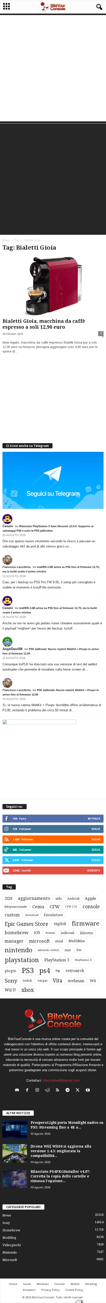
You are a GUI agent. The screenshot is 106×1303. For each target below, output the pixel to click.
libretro (86, 933)
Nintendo (9, 1252)
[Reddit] (48, 1090)
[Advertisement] (53, 68)
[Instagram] (38, 1090)
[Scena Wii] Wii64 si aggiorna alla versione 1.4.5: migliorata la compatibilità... (61, 1151)
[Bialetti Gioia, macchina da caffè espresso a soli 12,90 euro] (53, 286)
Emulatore (53, 915)
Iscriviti (93, 870)
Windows (43, 1284)
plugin (10, 971)
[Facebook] (28, 1090)
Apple (90, 898)
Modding (9, 1237)
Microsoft (9, 1260)
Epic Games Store (26, 924)
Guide (27, 1284)
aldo (58, 898)
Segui (95, 829)
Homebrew (11, 1230)
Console (59, 1284)
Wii (93, 980)
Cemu (38, 906)
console (91, 907)
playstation (22, 960)
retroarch (75, 970)
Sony (11, 980)
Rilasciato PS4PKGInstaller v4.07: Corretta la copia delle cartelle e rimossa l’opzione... (60, 1176)
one (68, 950)
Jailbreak (67, 933)
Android (73, 898)
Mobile (75, 1284)
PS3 (28, 970)
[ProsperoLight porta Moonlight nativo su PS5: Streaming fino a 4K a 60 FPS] (14, 1129)
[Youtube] (88, 1090)
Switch (27, 980)
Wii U (10, 989)
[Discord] (18, 1090)
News (6, 1215)
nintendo (18, 950)
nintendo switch (48, 950)
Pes (78, 950)
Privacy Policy (50, 1290)
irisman (50, 932)
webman (76, 980)
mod (59, 941)
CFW (55, 906)
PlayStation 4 (83, 960)
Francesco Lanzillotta (16, 566)
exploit (60, 924)
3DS (9, 898)
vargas (42, 980)
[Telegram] (69, 1090)
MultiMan (77, 941)
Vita (57, 981)
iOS (37, 933)
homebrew (17, 932)
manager (14, 941)
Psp (57, 971)
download (31, 915)
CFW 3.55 (71, 906)
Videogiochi (11, 1245)
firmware (85, 923)
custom (12, 914)
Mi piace (94, 818)
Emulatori (29, 1290)
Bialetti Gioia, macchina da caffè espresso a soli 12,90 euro (43, 324)
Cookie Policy (74, 1290)
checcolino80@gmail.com (61, 1080)
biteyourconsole (16, 907)
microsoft (39, 941)
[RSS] (58, 1090)
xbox (27, 990)
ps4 (44, 971)
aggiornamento (34, 898)
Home (6, 240)
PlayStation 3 (56, 960)
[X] (79, 1090)
